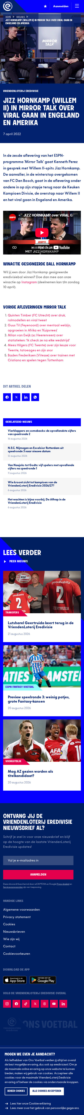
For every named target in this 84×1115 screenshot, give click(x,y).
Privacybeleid (63, 884)
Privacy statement (17, 917)
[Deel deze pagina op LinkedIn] (26, 397)
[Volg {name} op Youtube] (54, 1004)
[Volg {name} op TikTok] (26, 1004)
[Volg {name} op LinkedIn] (63, 1004)
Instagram (29, 282)
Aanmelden (38, 874)
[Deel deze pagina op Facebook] (7, 397)
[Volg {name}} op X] (35, 1004)
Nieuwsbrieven (14, 932)
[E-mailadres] (38, 860)
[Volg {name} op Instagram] (7, 1004)
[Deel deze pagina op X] (16, 397)
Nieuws (20, 17)
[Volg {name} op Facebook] (16, 1004)
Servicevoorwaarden (13, 887)
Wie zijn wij (11, 939)
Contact (9, 946)
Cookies (9, 924)
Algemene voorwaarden (21, 910)
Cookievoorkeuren (16, 954)
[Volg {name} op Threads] (44, 1004)
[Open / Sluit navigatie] (77, 6)
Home (8, 17)
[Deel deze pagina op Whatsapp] (35, 397)
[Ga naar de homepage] (8, 6)
